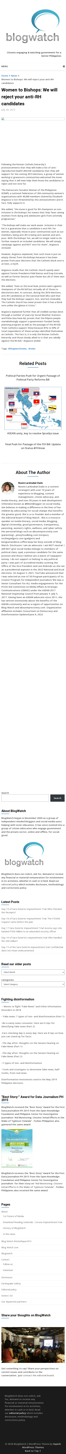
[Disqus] (33, 663)
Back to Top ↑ (33, 1450)
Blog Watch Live (9, 1247)
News (14, 75)
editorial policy (9, 884)
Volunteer (8, 1270)
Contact (5, 1259)
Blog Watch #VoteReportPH (16, 1241)
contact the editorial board (38, 1375)
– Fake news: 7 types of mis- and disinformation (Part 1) (32, 1016)
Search (5, 792)
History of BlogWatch (14, 1227)
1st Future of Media (13, 1216)
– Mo (4, 1006)
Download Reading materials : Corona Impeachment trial (32, 1222)
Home (4, 75)
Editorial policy (9, 1289)
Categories (7, 979)
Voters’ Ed (6, 1295)
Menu (4, 66)
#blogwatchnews (17, 348)
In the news (9, 1233)
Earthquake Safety (11, 1283)
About (4, 1211)
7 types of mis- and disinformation (23, 1062)
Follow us (8, 1264)
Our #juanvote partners (14, 1301)
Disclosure (6, 1277)
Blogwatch (6, 1253)
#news (31, 348)
